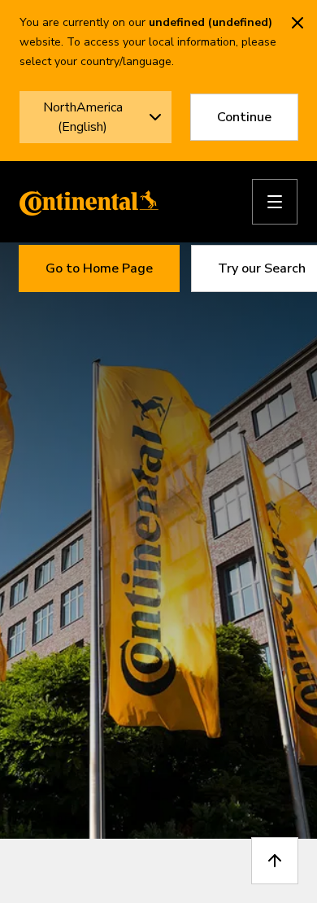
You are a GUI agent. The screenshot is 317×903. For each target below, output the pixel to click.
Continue (244, 117)
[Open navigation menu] (274, 202)
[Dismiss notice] (297, 23)
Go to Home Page (99, 268)
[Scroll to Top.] (274, 860)
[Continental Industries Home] (85, 201)
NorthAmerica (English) (83, 117)
